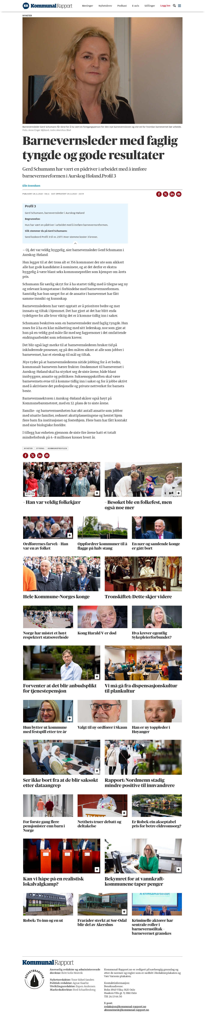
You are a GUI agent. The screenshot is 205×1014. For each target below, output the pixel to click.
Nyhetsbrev (105, 5)
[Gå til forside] (47, 5)
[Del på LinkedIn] (172, 193)
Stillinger (150, 5)
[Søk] (174, 6)
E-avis (135, 5)
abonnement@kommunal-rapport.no (126, 1009)
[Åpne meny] (179, 6)
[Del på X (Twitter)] (165, 193)
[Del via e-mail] (178, 193)
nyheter (28, 448)
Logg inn (165, 6)
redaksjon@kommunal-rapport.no (125, 1006)
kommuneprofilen (57, 448)
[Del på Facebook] (158, 193)
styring (40, 448)
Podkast (122, 5)
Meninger (87, 5)
